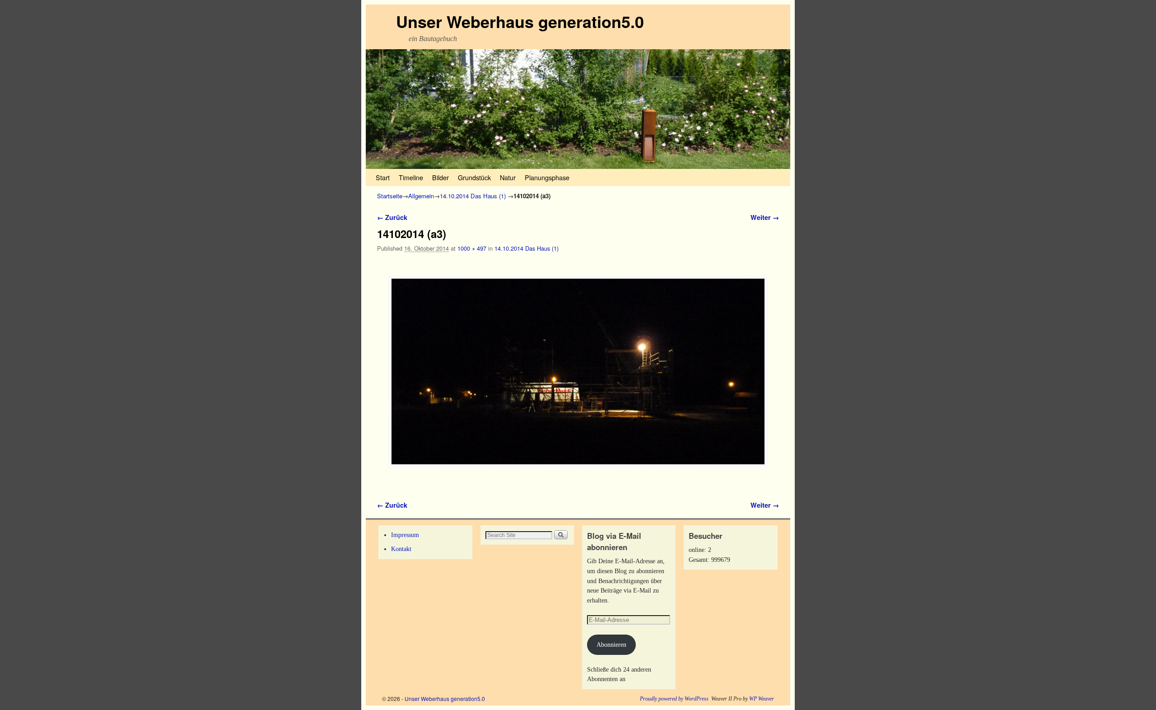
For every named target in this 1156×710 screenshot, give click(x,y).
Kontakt (401, 548)
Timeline (411, 177)
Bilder (440, 177)
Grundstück (474, 177)
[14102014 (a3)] (578, 371)
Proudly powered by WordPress (674, 699)
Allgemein (421, 196)
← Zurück (392, 217)
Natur (508, 177)
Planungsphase (547, 177)
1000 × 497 (471, 248)
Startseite (389, 196)
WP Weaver (761, 699)
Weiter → (764, 217)
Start (383, 177)
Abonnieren (611, 644)
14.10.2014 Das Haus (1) (473, 196)
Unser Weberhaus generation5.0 (520, 21)
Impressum (405, 534)
